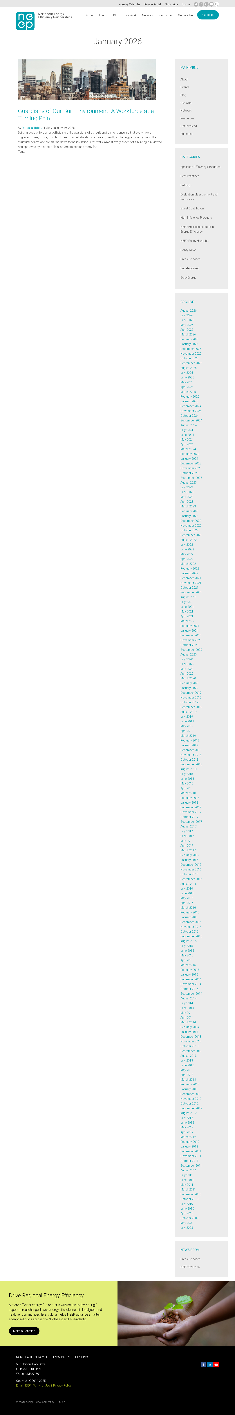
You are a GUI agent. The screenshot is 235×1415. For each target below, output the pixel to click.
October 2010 (189, 1199)
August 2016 (188, 884)
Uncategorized (189, 268)
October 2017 (189, 817)
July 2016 (186, 888)
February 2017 (189, 855)
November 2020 (190, 640)
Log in (186, 4)
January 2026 (189, 344)
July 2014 (186, 1003)
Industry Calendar (129, 4)
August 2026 (188, 310)
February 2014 (189, 1027)
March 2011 (188, 1189)
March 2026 (188, 334)
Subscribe (171, 4)
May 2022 (186, 554)
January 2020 (189, 688)
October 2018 (189, 759)
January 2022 (189, 573)
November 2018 (190, 755)
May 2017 (186, 841)
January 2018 (189, 802)
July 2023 (186, 487)
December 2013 (190, 1036)
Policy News (188, 250)
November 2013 (190, 1041)
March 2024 (188, 449)
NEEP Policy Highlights (194, 241)
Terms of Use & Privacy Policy (52, 1385)
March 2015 (188, 965)
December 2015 (190, 922)
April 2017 (186, 845)
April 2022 (186, 559)
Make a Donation (24, 1331)
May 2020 (186, 669)
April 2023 (186, 501)
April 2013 (186, 1075)
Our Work (131, 15)
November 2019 (190, 697)
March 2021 (188, 621)
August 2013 (188, 1055)
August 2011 (188, 1170)
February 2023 (189, 511)
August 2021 (188, 597)
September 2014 (191, 993)
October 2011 (189, 1161)
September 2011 (191, 1165)
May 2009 (186, 1223)
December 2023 (190, 463)
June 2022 (187, 549)
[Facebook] (201, 4)
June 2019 (187, 721)
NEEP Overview (190, 1267)
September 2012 (191, 1108)
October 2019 (189, 702)
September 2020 (191, 649)
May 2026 (186, 325)
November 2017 (190, 812)
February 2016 (189, 912)
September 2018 (191, 764)
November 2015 (190, 927)
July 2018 (186, 774)
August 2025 (188, 368)
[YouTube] (211, 4)
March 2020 (188, 678)
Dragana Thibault (33, 128)
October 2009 (189, 1218)
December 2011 (190, 1151)
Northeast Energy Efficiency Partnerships (55, 15)
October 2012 (189, 1103)
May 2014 (186, 1012)
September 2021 (191, 592)
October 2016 (189, 874)
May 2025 (186, 382)
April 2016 (186, 903)
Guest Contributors (192, 208)
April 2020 (186, 673)
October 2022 (189, 530)
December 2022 (190, 520)
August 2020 (188, 654)
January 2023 (189, 516)
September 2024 (191, 420)
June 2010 (187, 1208)
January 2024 (189, 458)
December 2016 (190, 864)
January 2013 (189, 1089)
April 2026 (186, 329)
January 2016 (189, 917)
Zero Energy (188, 277)
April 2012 (186, 1132)
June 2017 (187, 836)
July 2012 (186, 1118)
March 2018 (188, 793)
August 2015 (188, 941)
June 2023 (187, 492)
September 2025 (191, 363)
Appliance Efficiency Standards (200, 167)
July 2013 (186, 1060)
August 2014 (188, 998)
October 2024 (189, 415)
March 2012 (188, 1137)
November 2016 (190, 869)
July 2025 (186, 372)
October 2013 (189, 1046)
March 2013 (188, 1079)
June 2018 (187, 778)
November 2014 (190, 984)
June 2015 (187, 950)
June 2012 (187, 1122)
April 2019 (186, 731)
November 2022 (190, 525)
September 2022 (191, 535)
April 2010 (186, 1213)
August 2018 (188, 769)
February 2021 (189, 626)
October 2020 (189, 645)
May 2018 (186, 783)
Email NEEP (23, 1385)
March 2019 (188, 735)
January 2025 (189, 401)
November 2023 (190, 468)
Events (103, 15)
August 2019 (188, 712)
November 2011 (190, 1156)
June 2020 (187, 664)
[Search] (216, 4)
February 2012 (189, 1141)
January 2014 (189, 1032)
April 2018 (186, 788)
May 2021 (186, 611)
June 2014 (187, 1008)
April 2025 (186, 387)
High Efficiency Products (196, 217)
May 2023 (186, 497)
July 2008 (186, 1227)
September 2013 (191, 1051)
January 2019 (189, 745)
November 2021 (190, 583)
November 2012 (190, 1098)
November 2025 (190, 353)
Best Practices (189, 176)
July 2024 (186, 430)
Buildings (186, 185)
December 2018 (190, 750)
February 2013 (189, 1084)
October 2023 (189, 473)
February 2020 (189, 683)
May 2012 (186, 1127)
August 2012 (188, 1113)
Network (147, 15)
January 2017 (189, 860)
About (90, 15)
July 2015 (186, 946)
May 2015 (186, 955)
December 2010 (190, 1194)
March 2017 (188, 850)
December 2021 (190, 578)
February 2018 (189, 798)
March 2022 (188, 563)
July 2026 (186, 315)
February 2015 (189, 970)
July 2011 (186, 1175)
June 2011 (187, 1180)
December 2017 (190, 807)
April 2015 (186, 960)
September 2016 (191, 879)
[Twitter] (196, 4)
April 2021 (186, 616)
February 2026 (189, 339)
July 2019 (186, 716)
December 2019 (190, 692)
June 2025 (187, 377)
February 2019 (189, 740)
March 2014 (188, 1022)
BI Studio (60, 1401)
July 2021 (186, 602)
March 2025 (188, 392)
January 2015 (189, 974)
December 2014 (190, 979)
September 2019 (191, 707)
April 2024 (186, 444)
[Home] (25, 21)
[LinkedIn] (206, 4)
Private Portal (152, 4)
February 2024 (189, 454)
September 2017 (191, 821)
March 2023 (188, 506)
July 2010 (186, 1204)
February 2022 (189, 568)
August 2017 (188, 826)
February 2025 (189, 396)
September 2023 (191, 478)
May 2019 (186, 726)
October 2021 (189, 587)
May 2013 (186, 1070)
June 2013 (187, 1065)
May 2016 (186, 898)
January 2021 (189, 630)
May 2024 (186, 439)
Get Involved (186, 15)
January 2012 (189, 1146)
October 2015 (189, 931)
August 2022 (188, 540)
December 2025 (190, 349)
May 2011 (186, 1184)
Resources (166, 15)
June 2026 (187, 320)
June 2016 (187, 893)
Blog (116, 15)
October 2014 (189, 989)
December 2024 (190, 406)
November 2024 (190, 411)
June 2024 (187, 435)
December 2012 (190, 1094)
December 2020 (190, 635)
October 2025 (189, 358)
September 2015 (191, 936)
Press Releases (190, 259)
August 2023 (188, 482)
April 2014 (186, 1017)
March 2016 (188, 907)
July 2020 (186, 659)
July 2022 (186, 544)
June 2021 (187, 606)
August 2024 (188, 425)
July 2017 (186, 831)
